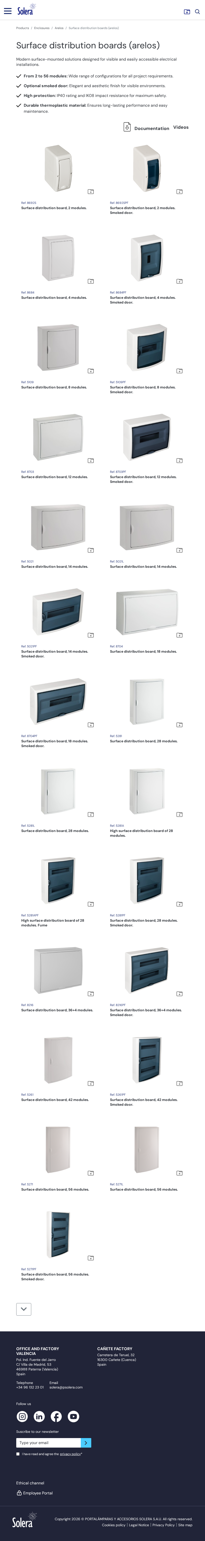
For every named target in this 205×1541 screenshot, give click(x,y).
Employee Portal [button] (38, 1493)
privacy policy (70, 1454)
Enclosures (42, 28)
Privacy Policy (163, 1525)
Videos (181, 127)
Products (22, 28)
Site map (185, 1525)
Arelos (59, 28)
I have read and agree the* (52, 1454)
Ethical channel (30, 1483)
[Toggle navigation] (8, 11)
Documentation (151, 128)
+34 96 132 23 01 (30, 1387)
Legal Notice (139, 1525)
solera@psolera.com (66, 1387)
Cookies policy (114, 1525)
